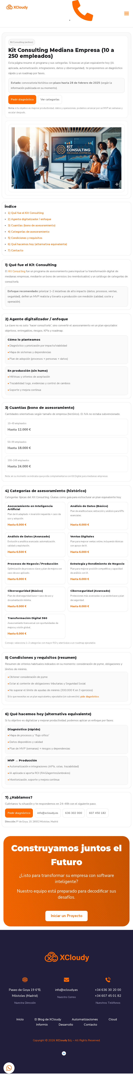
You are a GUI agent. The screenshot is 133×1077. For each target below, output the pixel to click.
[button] (9, 1068)
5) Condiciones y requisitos (25, 238)
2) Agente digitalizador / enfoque (29, 219)
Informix (42, 1024)
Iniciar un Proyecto (66, 915)
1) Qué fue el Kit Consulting (26, 213)
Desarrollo (66, 1024)
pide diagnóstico (89, 696)
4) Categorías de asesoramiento (28, 232)
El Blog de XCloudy (47, 1019)
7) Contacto (15, 250)
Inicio (20, 1019)
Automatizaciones (85, 1019)
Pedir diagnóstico (22, 99)
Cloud (113, 1019)
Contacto (90, 1024)
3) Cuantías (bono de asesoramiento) (31, 225)
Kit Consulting (16, 271)
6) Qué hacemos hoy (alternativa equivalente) (37, 244)
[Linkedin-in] (64, 1053)
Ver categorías (50, 99)
